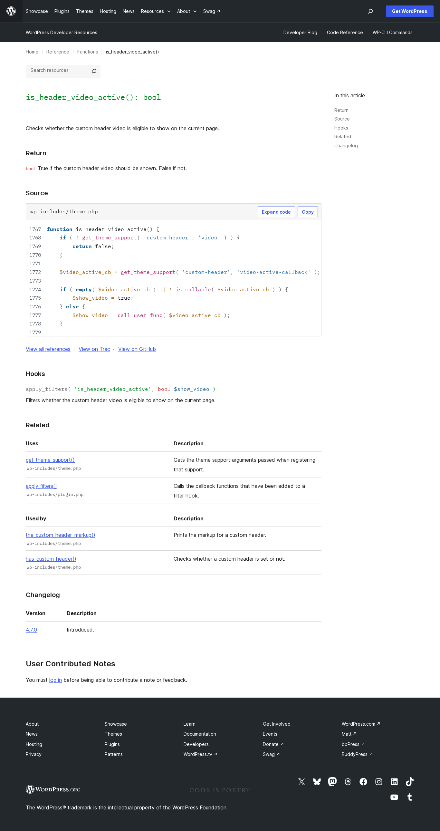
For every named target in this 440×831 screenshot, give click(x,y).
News (32, 734)
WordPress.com (361, 724)
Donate (273, 744)
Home (32, 51)
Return (341, 110)
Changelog (346, 145)
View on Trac (94, 349)
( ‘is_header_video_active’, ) (121, 389)
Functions (87, 51)
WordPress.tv (201, 754)
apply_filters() (41, 486)
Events (270, 734)
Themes (113, 734)
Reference (57, 51)
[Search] (94, 71)
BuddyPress (357, 754)
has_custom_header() (51, 559)
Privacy (34, 754)
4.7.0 (31, 629)
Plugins (112, 744)
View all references (48, 349)
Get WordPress (409, 11)
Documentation (200, 734)
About (32, 724)
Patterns (114, 754)
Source (342, 118)
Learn (190, 724)
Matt (349, 734)
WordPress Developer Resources (61, 32)
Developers (196, 744)
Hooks (341, 127)
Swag (271, 754)
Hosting (34, 744)
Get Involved (277, 724)
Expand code (276, 212)
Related (342, 136)
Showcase (116, 724)
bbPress (353, 744)
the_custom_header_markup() (60, 535)
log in (55, 680)
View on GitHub (137, 349)
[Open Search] (370, 11)
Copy (308, 212)
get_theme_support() (50, 460)
